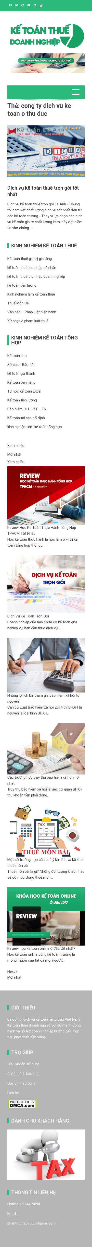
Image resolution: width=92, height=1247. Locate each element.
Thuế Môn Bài (18, 303)
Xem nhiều (15, 445)
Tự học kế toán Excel (24, 391)
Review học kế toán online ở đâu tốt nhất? (41, 948)
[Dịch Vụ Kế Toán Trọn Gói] (46, 584)
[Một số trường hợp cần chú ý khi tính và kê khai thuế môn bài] (46, 830)
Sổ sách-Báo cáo (21, 364)
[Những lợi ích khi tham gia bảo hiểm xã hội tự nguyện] (46, 665)
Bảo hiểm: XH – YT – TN (26, 409)
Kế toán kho (17, 356)
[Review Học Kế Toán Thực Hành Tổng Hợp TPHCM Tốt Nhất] (46, 495)
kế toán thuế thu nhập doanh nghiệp (36, 276)
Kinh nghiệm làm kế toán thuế (31, 294)
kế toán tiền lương (21, 285)
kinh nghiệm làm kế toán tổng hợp (34, 427)
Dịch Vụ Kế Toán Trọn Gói (28, 616)
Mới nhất (14, 454)
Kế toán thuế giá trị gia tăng (29, 259)
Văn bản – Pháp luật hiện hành (31, 312)
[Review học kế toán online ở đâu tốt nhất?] (46, 916)
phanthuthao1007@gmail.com (31, 1223)
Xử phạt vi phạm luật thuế (27, 321)
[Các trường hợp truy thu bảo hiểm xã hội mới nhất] (46, 748)
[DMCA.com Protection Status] (22, 1103)
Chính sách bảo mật (23, 1073)
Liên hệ (13, 1093)
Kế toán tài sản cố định (26, 418)
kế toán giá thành (21, 373)
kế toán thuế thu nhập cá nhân (31, 267)
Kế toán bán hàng (21, 382)
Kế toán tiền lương (22, 400)
